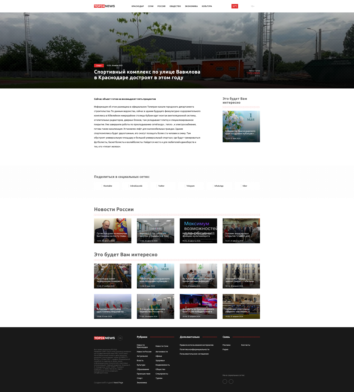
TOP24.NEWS (253, 73)
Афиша (159, 356)
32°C (234, 6)
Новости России (144, 352)
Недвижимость (163, 365)
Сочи (150, 6)
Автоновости (162, 352)
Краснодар (138, 6)
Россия (161, 6)
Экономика (191, 6)
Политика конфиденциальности (194, 349)
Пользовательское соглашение (194, 354)
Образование (143, 369)
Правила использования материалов (197, 345)
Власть (140, 360)
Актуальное (142, 356)
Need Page (118, 382)
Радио (225, 349)
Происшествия (143, 374)
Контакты (245, 345)
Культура (207, 6)
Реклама (226, 345)
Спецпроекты (162, 374)
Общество (175, 6)
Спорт (140, 378)
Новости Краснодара (142, 346)
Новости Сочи (162, 346)
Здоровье (160, 360)
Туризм (159, 378)
